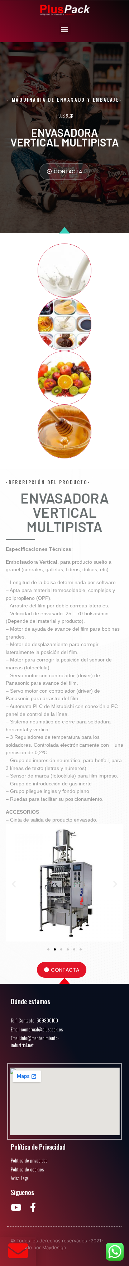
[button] (65, 29)
